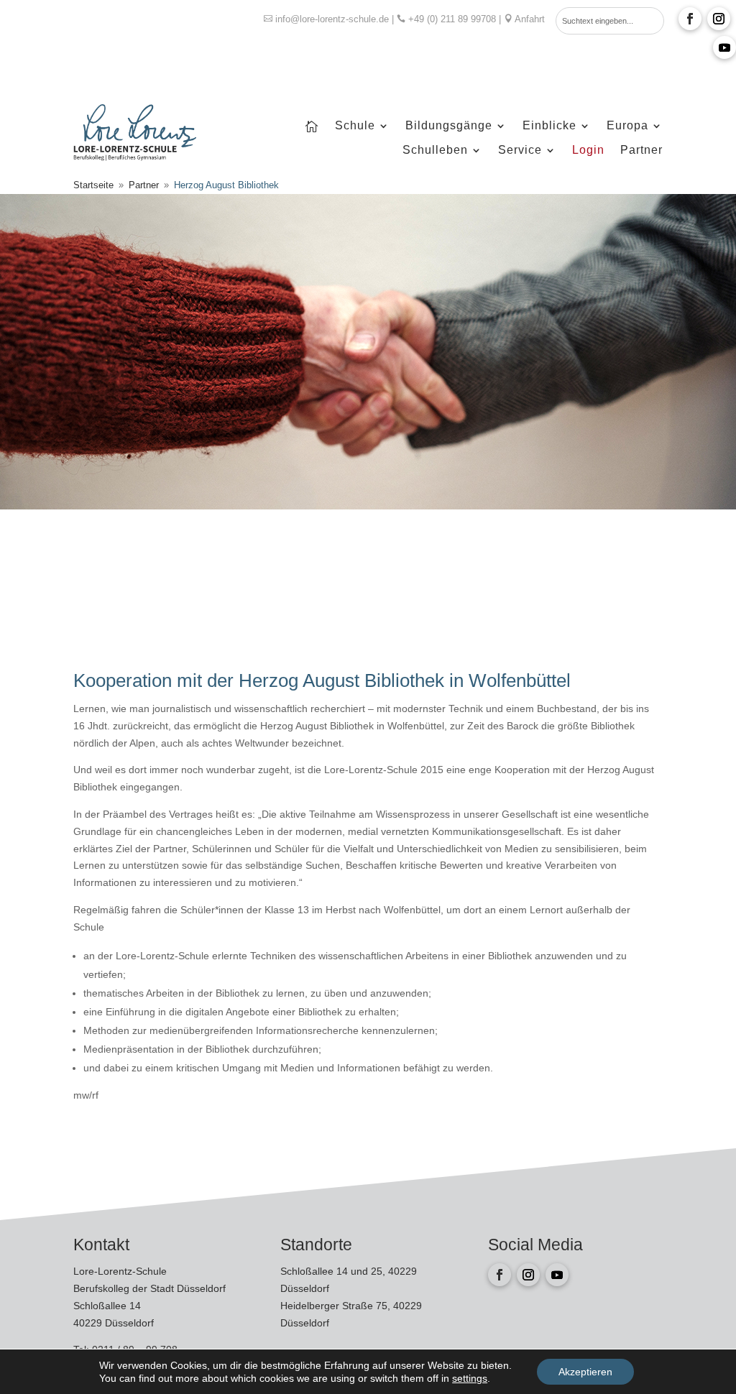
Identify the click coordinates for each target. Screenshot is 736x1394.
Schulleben (435, 150)
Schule (355, 126)
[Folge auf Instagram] (718, 18)
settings (469, 1378)
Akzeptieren (585, 1371)
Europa (627, 126)
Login (588, 150)
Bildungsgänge (448, 126)
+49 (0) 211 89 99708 (452, 19)
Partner (641, 150)
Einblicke (549, 126)
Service (520, 150)
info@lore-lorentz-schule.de (332, 19)
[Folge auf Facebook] (690, 18)
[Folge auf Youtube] (724, 47)
